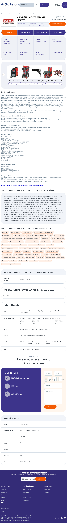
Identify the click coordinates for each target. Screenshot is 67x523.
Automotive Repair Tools (8, 257)
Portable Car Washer (38, 251)
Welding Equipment (19, 235)
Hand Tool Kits (60, 257)
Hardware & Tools (26, 232)
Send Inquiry (15, 84)
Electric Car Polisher (55, 254)
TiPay (24, 495)
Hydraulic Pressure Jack (52, 251)
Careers (3, 497)
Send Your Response (57, 23)
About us (3, 489)
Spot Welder (44, 248)
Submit (50, 407)
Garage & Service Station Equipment (43, 232)
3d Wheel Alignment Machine (31, 238)
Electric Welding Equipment (56, 248)
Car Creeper (40, 257)
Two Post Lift (15, 245)
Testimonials (4, 495)
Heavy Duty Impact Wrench (32, 254)
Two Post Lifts (5, 245)
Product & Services (41, 32)
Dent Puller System (7, 251)
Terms (2, 511)
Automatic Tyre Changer (32, 241)
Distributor (47, 489)
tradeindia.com (28, 518)
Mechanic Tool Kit (50, 257)
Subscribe (40, 479)
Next (62, 74)
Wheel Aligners (45, 238)
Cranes (50, 235)
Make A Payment (27, 489)
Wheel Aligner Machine (58, 238)
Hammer (4, 261)
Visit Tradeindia (58, 4)
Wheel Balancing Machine (16, 241)
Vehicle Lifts (23, 248)
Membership (26, 500)
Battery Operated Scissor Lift (9, 248)
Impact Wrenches (18, 254)
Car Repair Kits (33, 261)
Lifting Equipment (57, 241)
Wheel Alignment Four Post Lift (36, 245)
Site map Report (5, 508)
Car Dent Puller (30, 257)
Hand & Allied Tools (7, 235)
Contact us (4, 492)
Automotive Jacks (6, 254)
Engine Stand (12, 261)
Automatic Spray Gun (45, 261)
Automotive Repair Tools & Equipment (12, 238)
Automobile (12, 14)
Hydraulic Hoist (26, 251)
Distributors (25, 5)
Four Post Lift (23, 245)
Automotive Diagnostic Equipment (11, 264)
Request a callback (27, 497)
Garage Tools (20, 257)
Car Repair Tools (23, 261)
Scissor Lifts (50, 245)
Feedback (3, 506)
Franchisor (47, 492)
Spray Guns (45, 254)
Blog (2, 500)
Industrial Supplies (15, 232)
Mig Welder (18, 251)
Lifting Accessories (59, 235)
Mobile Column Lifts (33, 248)
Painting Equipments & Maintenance (36, 235)
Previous (3, 74)
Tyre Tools (5, 241)
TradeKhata (26, 492)
